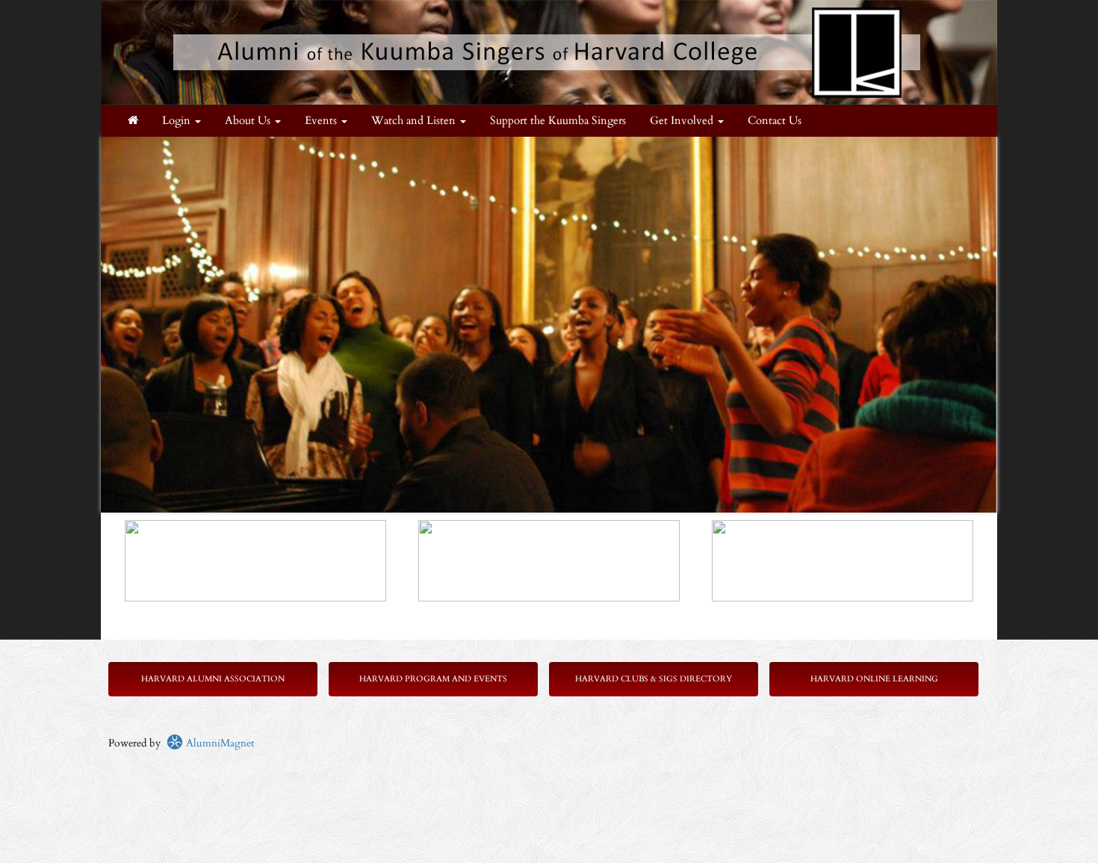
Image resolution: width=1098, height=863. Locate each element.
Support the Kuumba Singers (558, 121)
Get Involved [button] (683, 121)
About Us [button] (249, 121)
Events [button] (322, 121)
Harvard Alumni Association (213, 678)
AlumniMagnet (218, 743)
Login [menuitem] (177, 121)
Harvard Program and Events (433, 678)
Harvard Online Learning (874, 678)
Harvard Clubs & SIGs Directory (653, 678)
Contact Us (774, 121)
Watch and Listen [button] (415, 121)
